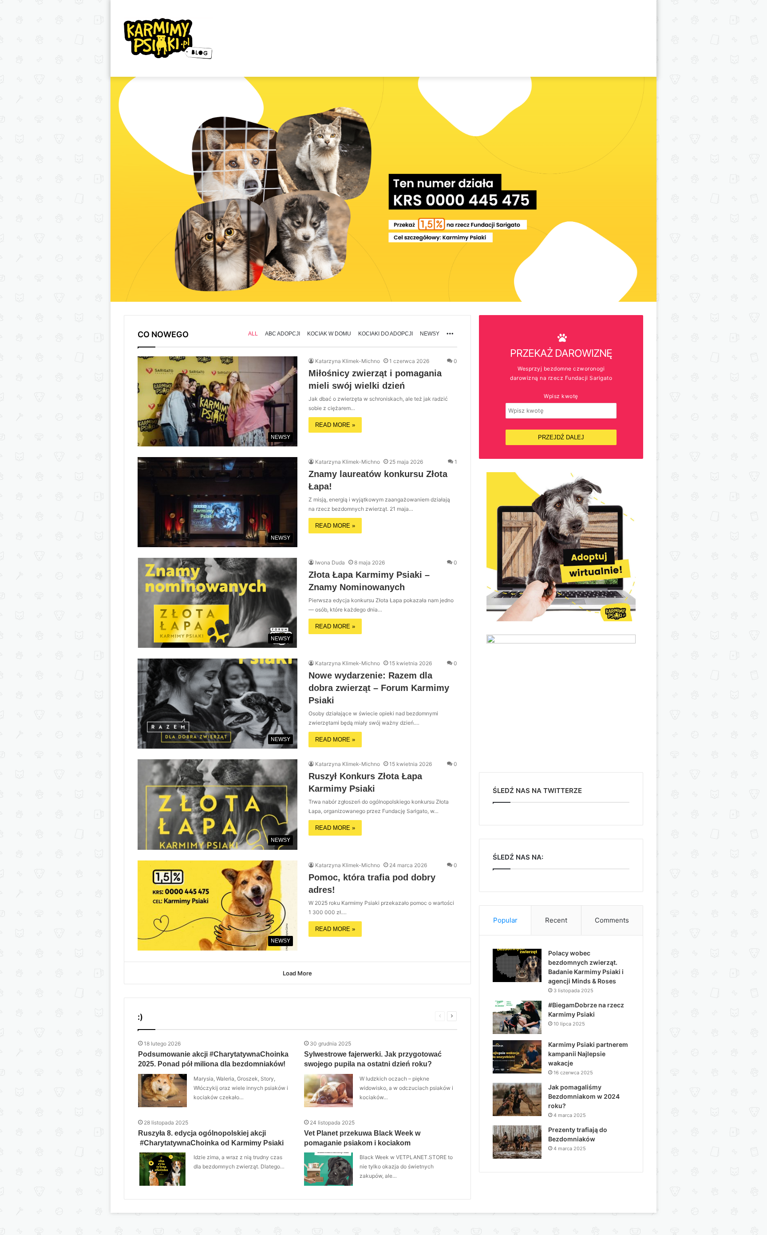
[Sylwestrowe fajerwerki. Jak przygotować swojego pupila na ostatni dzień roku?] (328, 1090)
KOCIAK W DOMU (329, 334)
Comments (612, 920)
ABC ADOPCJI (282, 334)
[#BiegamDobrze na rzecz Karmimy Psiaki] (517, 1017)
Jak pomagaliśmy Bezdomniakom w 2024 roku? (584, 1096)
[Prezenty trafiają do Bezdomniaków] (517, 1142)
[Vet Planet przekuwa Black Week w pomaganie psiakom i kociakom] (328, 1169)
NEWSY (429, 334)
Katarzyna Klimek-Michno (347, 361)
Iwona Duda (330, 562)
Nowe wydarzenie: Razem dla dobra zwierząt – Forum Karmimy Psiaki (378, 688)
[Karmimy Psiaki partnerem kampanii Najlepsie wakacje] (517, 1056)
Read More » (335, 425)
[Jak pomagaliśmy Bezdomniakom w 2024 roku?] (517, 1099)
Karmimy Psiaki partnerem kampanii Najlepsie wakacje (588, 1054)
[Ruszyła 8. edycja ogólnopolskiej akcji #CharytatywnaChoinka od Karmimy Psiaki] (162, 1169)
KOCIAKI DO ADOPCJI (385, 334)
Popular (505, 920)
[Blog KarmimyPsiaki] (168, 38)
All (253, 334)
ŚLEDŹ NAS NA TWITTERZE (537, 790)
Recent (556, 920)
